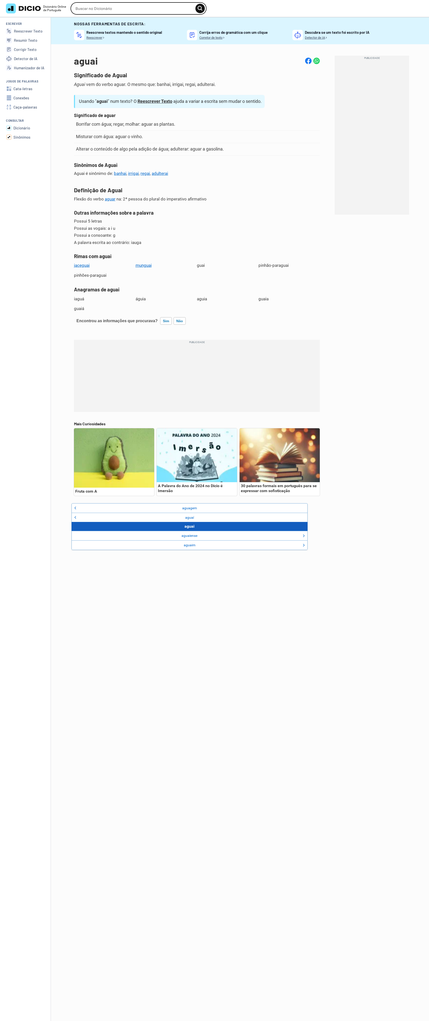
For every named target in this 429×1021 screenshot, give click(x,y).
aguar (110, 198)
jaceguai (82, 265)
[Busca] (200, 8)
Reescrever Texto (155, 101)
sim (166, 321)
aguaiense (189, 536)
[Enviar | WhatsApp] (316, 61)
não (179, 321)
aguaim (189, 545)
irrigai (133, 173)
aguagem (189, 508)
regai (145, 173)
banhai (120, 173)
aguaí (189, 517)
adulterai (160, 173)
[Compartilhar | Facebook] (308, 61)
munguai (144, 265)
